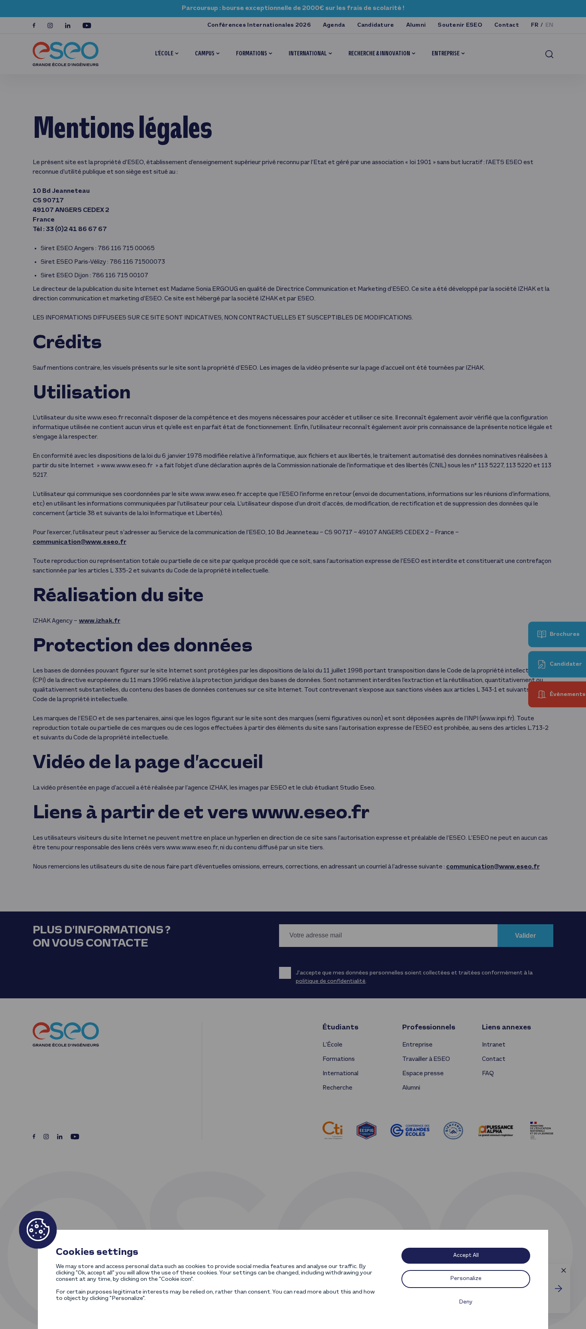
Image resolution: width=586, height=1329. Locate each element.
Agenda (334, 25)
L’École (164, 53)
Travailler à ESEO (426, 1059)
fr (535, 25)
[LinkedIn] (68, 25)
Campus (204, 53)
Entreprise (446, 53)
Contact (506, 25)
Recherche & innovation (379, 53)
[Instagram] (50, 25)
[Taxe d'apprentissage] (558, 1288)
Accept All (466, 1255)
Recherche (337, 1088)
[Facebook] (34, 25)
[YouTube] (87, 25)
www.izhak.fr (99, 621)
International (308, 53)
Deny (465, 1302)
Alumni (416, 25)
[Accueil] (65, 54)
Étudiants (340, 1027)
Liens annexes (506, 1027)
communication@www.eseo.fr (79, 542)
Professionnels (428, 1027)
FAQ (488, 1073)
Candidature (375, 25)
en (549, 25)
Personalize (466, 1279)
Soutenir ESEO (460, 25)
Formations (251, 53)
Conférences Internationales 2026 (259, 25)
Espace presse (423, 1073)
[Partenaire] (332, 1130)
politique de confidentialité (331, 981)
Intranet (493, 1045)
